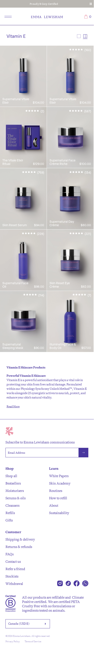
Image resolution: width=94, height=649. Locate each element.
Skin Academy (59, 483)
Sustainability (59, 513)
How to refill (58, 498)
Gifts (9, 520)
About (53, 505)
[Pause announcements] (91, 4)
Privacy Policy (12, 641)
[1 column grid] (79, 36)
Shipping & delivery (20, 539)
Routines (55, 490)
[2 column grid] (85, 36)
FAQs (9, 554)
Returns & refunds (18, 546)
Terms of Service (33, 641)
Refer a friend (15, 569)
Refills (10, 513)
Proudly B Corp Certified (44, 3)
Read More (13, 406)
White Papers (58, 476)
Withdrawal (14, 583)
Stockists (11, 576)
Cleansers (12, 505)
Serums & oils (15, 498)
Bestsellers (13, 483)
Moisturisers (14, 490)
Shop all (11, 476)
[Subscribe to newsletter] (83, 452)
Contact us (13, 561)
